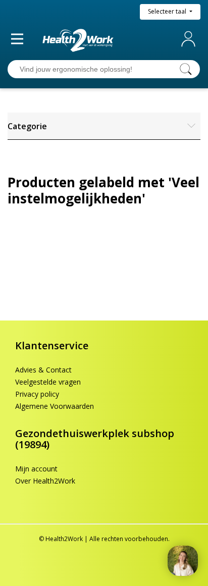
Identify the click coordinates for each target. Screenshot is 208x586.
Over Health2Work (45, 481)
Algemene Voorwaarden (54, 406)
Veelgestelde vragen (48, 382)
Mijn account (190, 39)
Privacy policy (37, 394)
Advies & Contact (43, 370)
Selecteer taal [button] (168, 11)
